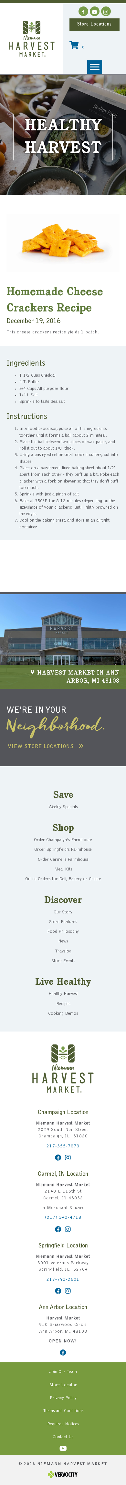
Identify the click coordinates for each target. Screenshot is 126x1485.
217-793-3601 (63, 1279)
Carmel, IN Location (63, 1174)
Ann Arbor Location (63, 1308)
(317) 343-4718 (63, 1217)
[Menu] (94, 67)
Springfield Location (63, 1246)
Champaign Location (63, 1113)
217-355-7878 (63, 1146)
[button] (83, 11)
